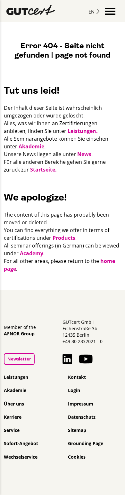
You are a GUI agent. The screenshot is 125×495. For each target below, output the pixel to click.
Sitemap (77, 430)
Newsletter (19, 359)
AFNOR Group (19, 334)
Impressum (80, 404)
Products (64, 237)
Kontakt (77, 377)
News (84, 154)
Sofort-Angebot (21, 443)
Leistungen (16, 377)
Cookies (77, 457)
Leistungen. (83, 131)
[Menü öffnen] (110, 11)
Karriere (12, 417)
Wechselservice (21, 457)
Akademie (31, 146)
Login (74, 390)
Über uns (14, 404)
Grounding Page (85, 443)
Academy (31, 253)
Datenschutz (82, 417)
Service (12, 430)
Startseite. (43, 169)
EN (91, 11)
